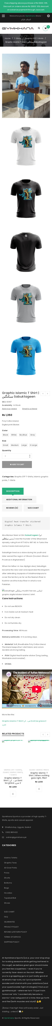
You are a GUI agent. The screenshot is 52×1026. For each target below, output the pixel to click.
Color (5, 430)
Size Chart (33, 508)
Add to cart (18, 464)
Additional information (19, 499)
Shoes (7, 903)
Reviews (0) (12, 508)
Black (5, 434)
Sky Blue (23, 434)
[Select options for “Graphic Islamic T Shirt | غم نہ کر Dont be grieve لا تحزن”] (13, 794)
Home (8, 38)
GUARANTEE (9, 921)
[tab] (13, 491)
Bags (6, 888)
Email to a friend (29, 408)
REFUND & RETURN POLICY (15, 932)
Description (12, 491)
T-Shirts (17, 38)
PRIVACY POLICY (11, 927)
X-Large (33, 445)
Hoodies (8, 893)
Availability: (7, 405)
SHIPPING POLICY (11, 942)
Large (24, 445)
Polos (6, 872)
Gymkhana (30, 16)
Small (5, 445)
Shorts (7, 877)
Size (4, 441)
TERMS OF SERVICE (12, 937)
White (14, 434)
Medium (15, 445)
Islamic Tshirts (10, 857)
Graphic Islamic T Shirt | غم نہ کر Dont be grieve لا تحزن (13, 780)
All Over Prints (10, 867)
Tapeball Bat (10, 898)
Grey (32, 434)
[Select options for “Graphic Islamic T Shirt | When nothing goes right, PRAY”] (39, 789)
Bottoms (8, 883)
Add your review (9, 408)
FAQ (6, 916)
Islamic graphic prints (13, 772)
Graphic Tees (10, 862)
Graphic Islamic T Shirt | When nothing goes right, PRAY (39, 775)
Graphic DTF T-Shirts (34, 38)
